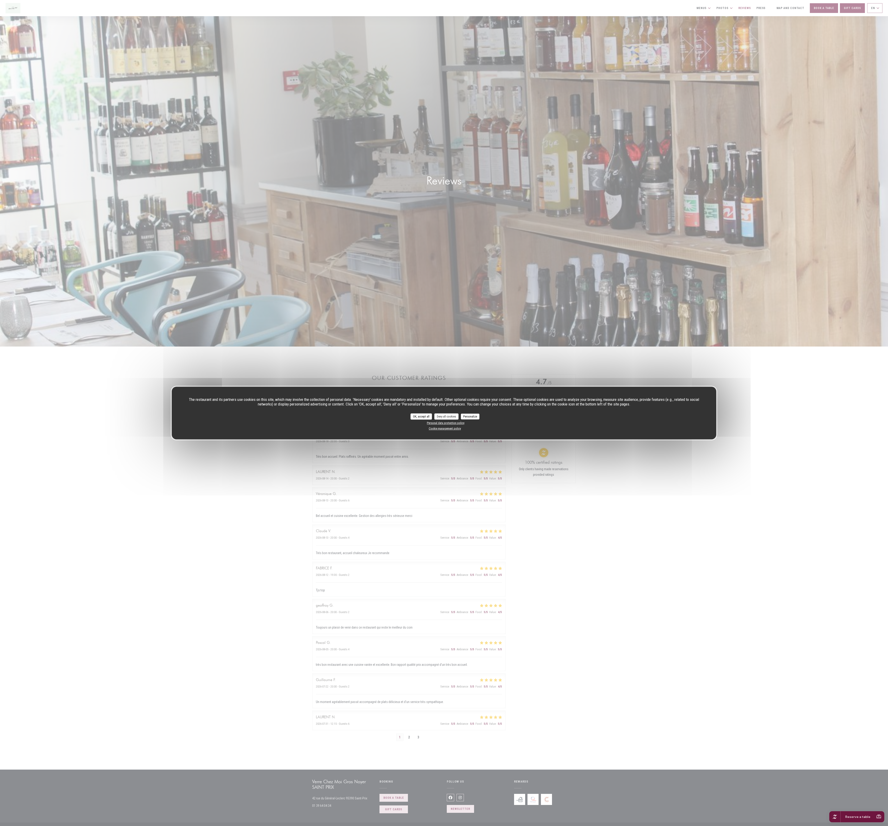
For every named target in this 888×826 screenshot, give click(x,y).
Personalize (470, 416)
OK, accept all (421, 416)
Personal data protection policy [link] (445, 423)
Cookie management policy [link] (445, 428)
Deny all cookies (446, 416)
